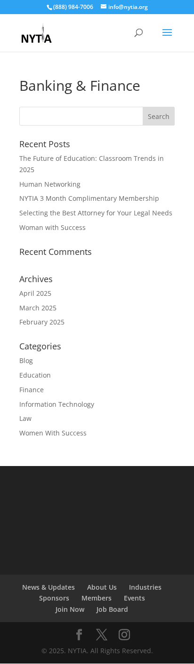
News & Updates (48, 587)
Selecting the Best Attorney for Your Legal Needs (95, 212)
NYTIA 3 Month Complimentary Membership (89, 198)
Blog (26, 360)
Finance (31, 389)
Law (25, 418)
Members (96, 597)
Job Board (112, 609)
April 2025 (35, 293)
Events (134, 597)
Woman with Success (52, 227)
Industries (145, 587)
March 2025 (38, 307)
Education (35, 375)
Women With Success (53, 432)
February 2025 (42, 321)
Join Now (70, 609)
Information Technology (56, 404)
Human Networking (50, 184)
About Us (102, 587)
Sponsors (54, 597)
